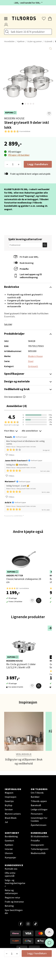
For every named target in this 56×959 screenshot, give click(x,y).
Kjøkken (20, 41)
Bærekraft (36, 805)
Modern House (14, 118)
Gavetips (9, 801)
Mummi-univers (13, 813)
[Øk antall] (19, 164)
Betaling (9, 905)
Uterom (9, 853)
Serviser (9, 809)
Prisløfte (24, 268)
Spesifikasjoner (14, 373)
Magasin (9, 792)
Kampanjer (10, 857)
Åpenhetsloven (38, 824)
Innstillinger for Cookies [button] (39, 819)
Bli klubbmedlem (39, 836)
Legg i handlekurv (37, 164)
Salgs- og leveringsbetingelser (15, 883)
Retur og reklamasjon (11, 892)
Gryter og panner (34, 41)
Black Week (10, 817)
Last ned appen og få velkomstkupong (31, 276)
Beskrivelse (11, 287)
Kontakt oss (11, 868)
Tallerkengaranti (39, 849)
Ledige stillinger (39, 809)
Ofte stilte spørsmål (10, 874)
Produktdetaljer (14, 333)
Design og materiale (17, 381)
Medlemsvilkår (38, 853)
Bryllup (8, 805)
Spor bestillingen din (14, 912)
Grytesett (48, 41)
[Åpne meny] (6, 18)
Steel (30, 361)
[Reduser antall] (7, 164)
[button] (49, 113)
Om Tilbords (37, 792)
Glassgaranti (37, 844)
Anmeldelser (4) (17, 406)
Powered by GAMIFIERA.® (14, 516)
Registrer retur (12, 897)
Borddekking (11, 836)
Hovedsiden (9, 41)
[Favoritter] (32, 600)
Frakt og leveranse (14, 901)
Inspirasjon (10, 796)
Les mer (8, 324)
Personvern (37, 813)
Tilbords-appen (39, 801)
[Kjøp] (38, 600)
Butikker (35, 796)
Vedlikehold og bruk (17, 389)
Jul (6, 822)
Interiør (9, 849)
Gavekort (9, 840)
